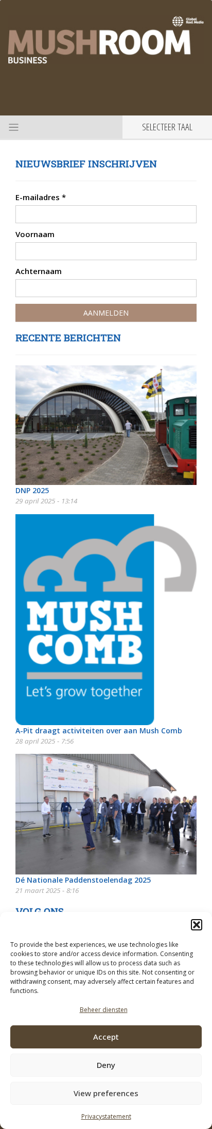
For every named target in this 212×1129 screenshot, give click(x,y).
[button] (196, 925)
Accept (106, 1036)
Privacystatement (106, 1116)
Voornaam (35, 234)
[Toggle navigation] (12, 126)
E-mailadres (40, 197)
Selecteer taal (167, 126)
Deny (106, 1065)
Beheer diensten (104, 1009)
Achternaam (38, 271)
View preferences (106, 1093)
